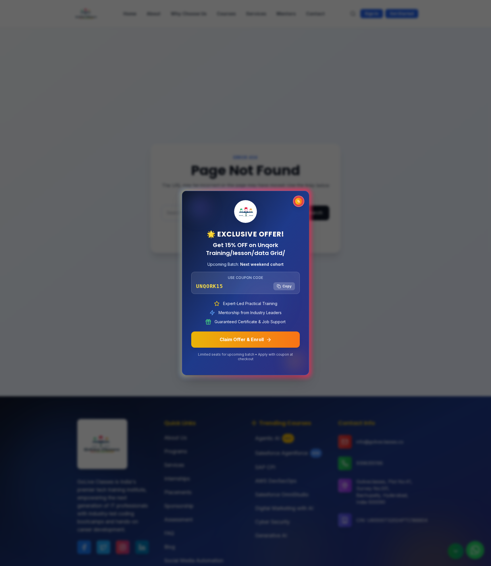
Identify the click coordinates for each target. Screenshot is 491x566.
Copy (287, 286)
